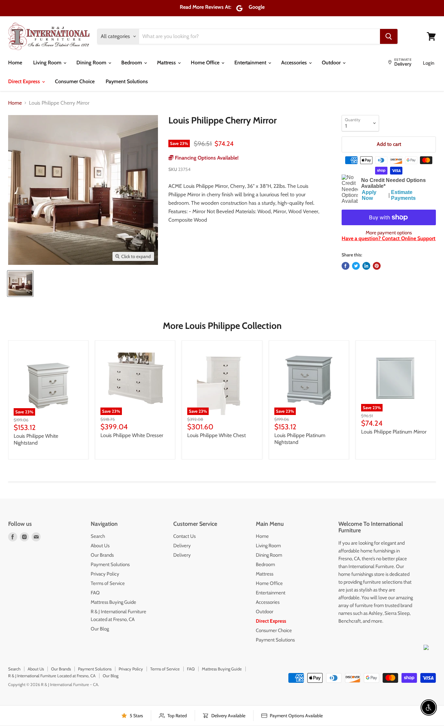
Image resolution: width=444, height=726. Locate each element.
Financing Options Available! (206, 158)
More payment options (389, 233)
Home (15, 62)
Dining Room (92, 62)
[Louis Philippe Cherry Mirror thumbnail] (20, 283)
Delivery (182, 546)
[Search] (389, 36)
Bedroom (132, 62)
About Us (100, 546)
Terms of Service (108, 583)
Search (98, 536)
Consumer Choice (75, 81)
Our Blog (100, 629)
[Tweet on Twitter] (356, 266)
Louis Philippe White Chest (216, 435)
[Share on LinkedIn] (366, 266)
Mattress (167, 62)
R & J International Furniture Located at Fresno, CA (52, 675)
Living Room (48, 62)
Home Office (206, 62)
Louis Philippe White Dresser (131, 435)
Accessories (294, 62)
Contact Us (184, 536)
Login (428, 63)
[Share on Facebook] (345, 266)
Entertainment (251, 62)
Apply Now (369, 195)
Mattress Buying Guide (113, 602)
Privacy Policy (105, 574)
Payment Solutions (127, 81)
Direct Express (24, 81)
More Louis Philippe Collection (222, 325)
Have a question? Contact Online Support (389, 238)
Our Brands (102, 555)
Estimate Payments (403, 195)
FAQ (95, 593)
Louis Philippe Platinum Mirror (393, 432)
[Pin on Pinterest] (377, 266)
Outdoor (332, 62)
